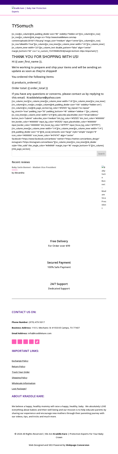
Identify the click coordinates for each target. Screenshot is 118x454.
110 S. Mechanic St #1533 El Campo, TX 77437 (56, 327)
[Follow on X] (20, 341)
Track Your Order (21, 372)
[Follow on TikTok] (37, 341)
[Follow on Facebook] (14, 341)
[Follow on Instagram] (25, 341)
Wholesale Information (23, 383)
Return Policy (18, 366)
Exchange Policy (20, 360)
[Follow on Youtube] (31, 341)
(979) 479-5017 (37, 322)
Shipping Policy (19, 377)
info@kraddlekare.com (40, 333)
